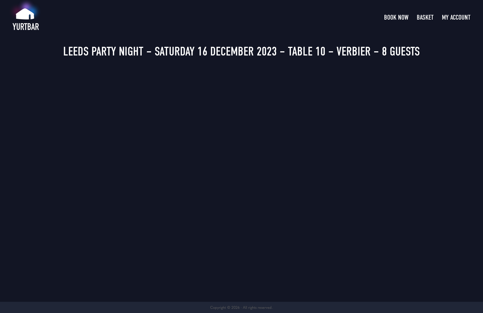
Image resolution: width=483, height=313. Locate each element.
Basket (425, 17)
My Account (456, 17)
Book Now (396, 17)
